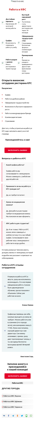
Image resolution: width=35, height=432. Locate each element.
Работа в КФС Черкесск (12, 407)
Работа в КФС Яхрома (12, 396)
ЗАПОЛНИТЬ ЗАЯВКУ (17, 150)
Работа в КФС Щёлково (12, 401)
